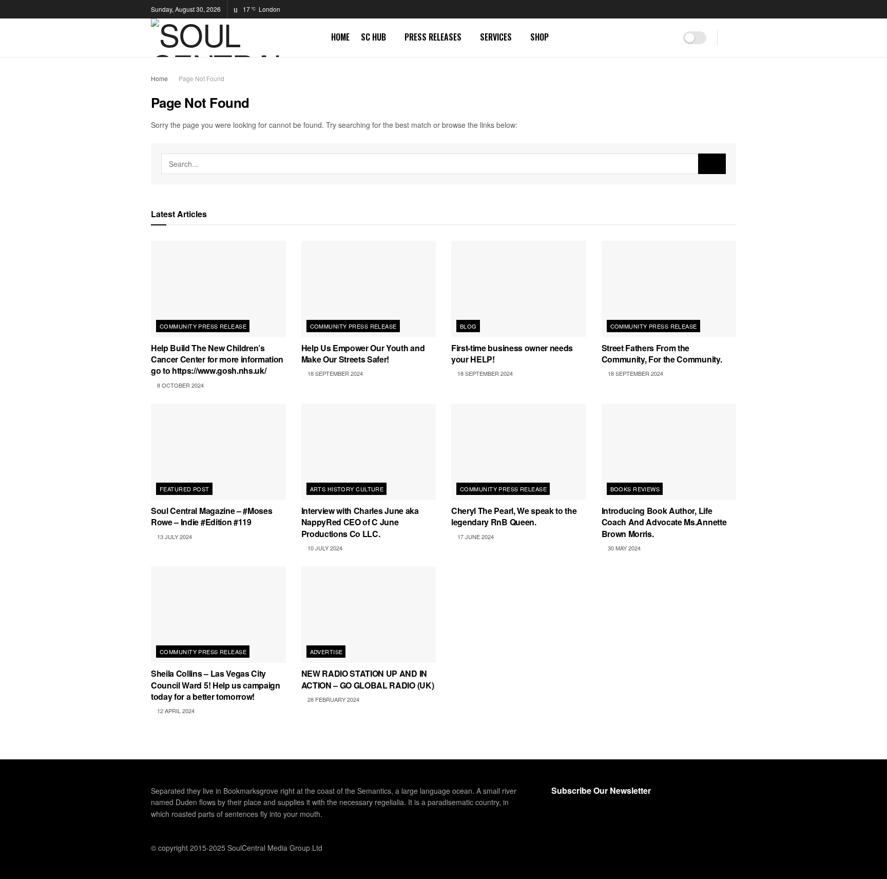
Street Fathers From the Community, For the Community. (662, 353)
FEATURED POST (184, 489)
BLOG (468, 326)
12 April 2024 (175, 710)
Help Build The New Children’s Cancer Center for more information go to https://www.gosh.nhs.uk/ (217, 359)
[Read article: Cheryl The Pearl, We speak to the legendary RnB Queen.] (518, 452)
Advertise (326, 651)
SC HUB (373, 37)
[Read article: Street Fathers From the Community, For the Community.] (669, 289)
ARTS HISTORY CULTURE (347, 489)
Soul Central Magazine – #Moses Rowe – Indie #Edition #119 (211, 516)
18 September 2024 (334, 373)
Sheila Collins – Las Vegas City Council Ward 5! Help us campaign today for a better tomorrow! (215, 684)
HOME (340, 37)
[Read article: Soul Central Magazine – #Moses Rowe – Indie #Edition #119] (218, 452)
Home (159, 78)
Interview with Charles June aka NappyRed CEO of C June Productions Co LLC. (360, 522)
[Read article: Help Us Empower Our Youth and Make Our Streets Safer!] (368, 289)
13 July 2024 (174, 536)
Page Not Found (201, 78)
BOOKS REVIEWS (635, 489)
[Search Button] (732, 37)
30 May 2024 (623, 548)
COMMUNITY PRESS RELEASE (203, 326)
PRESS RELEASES (432, 37)
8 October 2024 (180, 385)
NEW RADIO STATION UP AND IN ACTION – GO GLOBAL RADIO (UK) (367, 679)
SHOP (539, 37)
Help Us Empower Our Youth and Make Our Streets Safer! (363, 353)
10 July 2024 (324, 548)
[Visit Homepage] (234, 37)
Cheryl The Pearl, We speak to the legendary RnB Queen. (513, 516)
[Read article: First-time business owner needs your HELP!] (518, 289)
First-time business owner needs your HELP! (512, 353)
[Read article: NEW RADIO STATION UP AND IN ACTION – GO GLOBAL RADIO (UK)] (368, 614)
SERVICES (496, 37)
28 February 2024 (332, 699)
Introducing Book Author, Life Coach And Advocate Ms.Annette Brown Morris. (664, 522)
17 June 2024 (475, 536)
